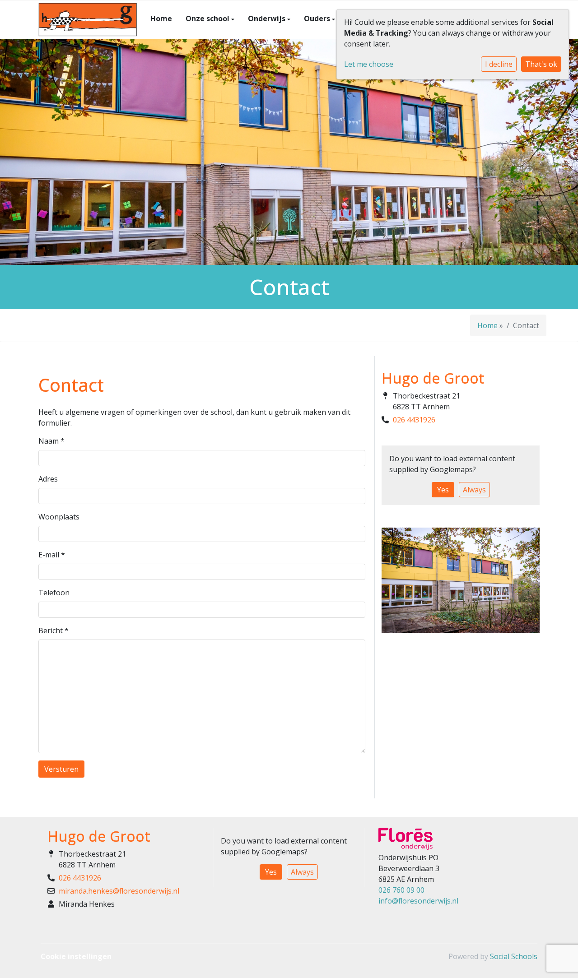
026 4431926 (414, 420)
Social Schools (513, 956)
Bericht (53, 630)
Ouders (318, 18)
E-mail (51, 555)
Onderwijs (267, 18)
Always (474, 490)
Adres (48, 479)
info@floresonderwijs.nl (418, 901)
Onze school (208, 18)
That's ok (541, 64)
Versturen (61, 769)
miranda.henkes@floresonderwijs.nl (119, 891)
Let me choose (368, 64)
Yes (443, 490)
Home (161, 18)
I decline (499, 64)
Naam (51, 441)
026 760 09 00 (401, 890)
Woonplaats (58, 517)
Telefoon (54, 593)
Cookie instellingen (76, 956)
